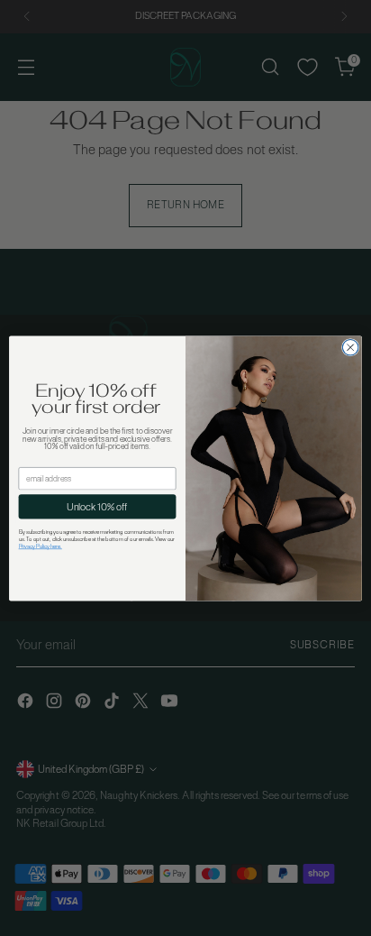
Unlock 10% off (97, 506)
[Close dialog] (350, 347)
